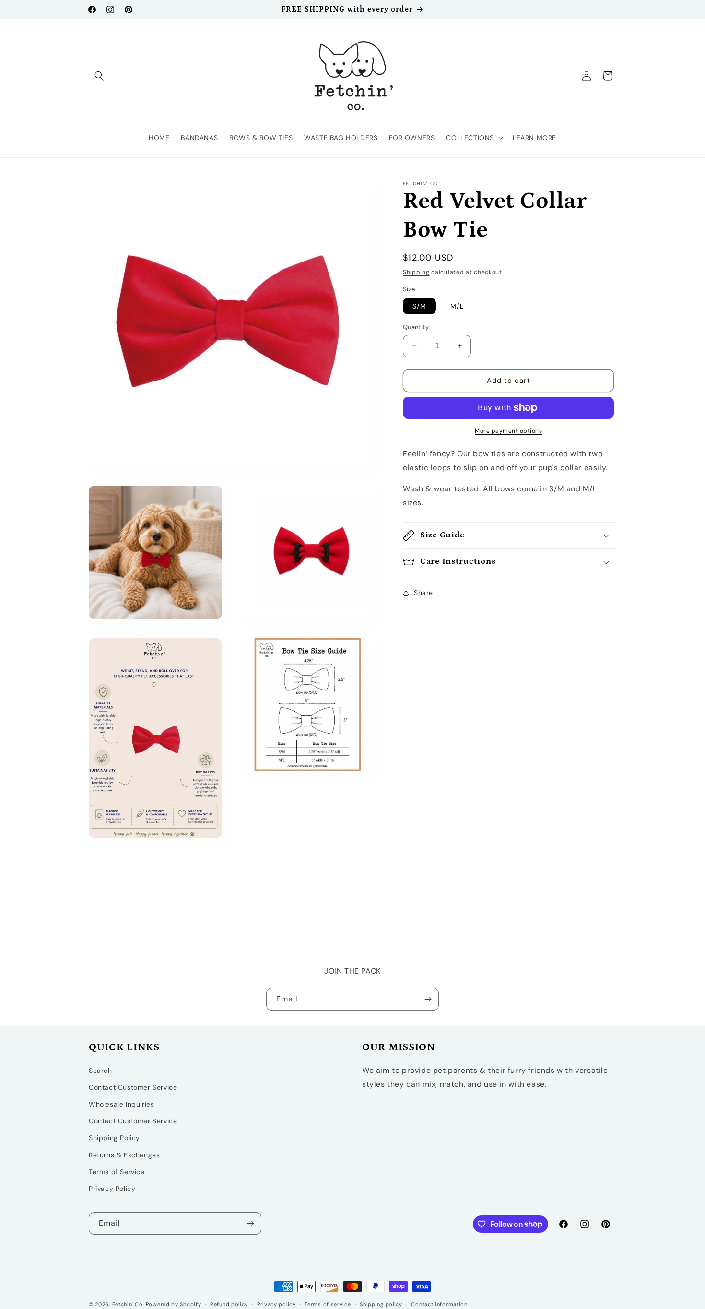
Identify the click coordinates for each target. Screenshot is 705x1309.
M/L (457, 306)
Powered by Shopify (173, 1304)
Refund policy (229, 1303)
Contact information (439, 1303)
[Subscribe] (427, 999)
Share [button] (423, 592)
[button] (99, 75)
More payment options (508, 431)
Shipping (416, 272)
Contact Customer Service (133, 1087)
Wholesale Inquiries (121, 1104)
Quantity (416, 327)
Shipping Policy (114, 1138)
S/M (419, 306)
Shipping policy (381, 1303)
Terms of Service (117, 1171)
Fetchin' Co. (128, 1304)
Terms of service (328, 1303)
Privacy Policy (112, 1188)
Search (100, 1070)
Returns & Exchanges (124, 1155)
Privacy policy (276, 1303)
